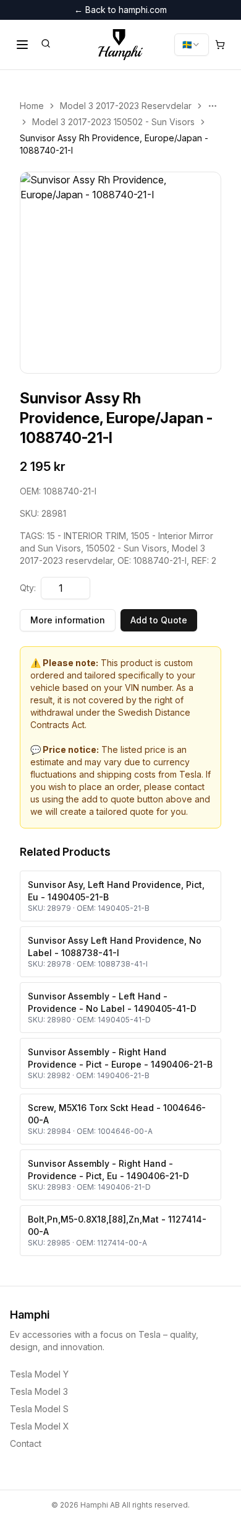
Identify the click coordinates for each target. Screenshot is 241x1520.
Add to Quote (158, 620)
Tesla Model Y (39, 1374)
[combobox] (191, 44)
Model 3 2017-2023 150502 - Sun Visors (113, 121)
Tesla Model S (39, 1409)
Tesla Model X (39, 1426)
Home (32, 105)
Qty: (28, 587)
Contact (25, 1443)
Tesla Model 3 (39, 1391)
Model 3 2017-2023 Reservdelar (126, 105)
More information (67, 620)
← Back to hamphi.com (120, 9)
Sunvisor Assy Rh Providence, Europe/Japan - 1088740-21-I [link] (114, 144)
